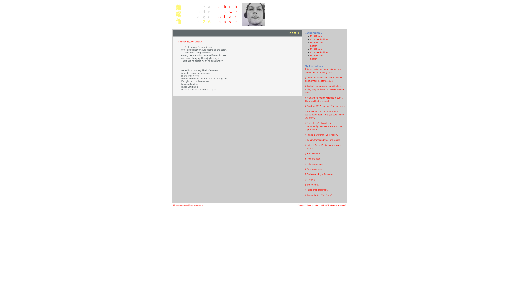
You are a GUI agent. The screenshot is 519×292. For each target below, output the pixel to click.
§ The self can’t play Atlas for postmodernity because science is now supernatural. (323, 126)
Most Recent (316, 36)
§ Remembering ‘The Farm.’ (318, 195)
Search (313, 46)
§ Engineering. (312, 185)
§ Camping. (310, 179)
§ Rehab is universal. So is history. (321, 135)
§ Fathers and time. (314, 164)
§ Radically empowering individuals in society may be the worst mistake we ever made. (324, 89)
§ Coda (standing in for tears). (319, 174)
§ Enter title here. (313, 153)
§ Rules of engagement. (316, 190)
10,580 (292, 33)
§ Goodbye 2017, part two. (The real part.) (325, 106)
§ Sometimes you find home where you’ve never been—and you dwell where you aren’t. (325, 114)
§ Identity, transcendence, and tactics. (322, 140)
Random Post (316, 43)
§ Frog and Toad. (313, 159)
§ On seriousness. (313, 169)
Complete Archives (319, 39)
